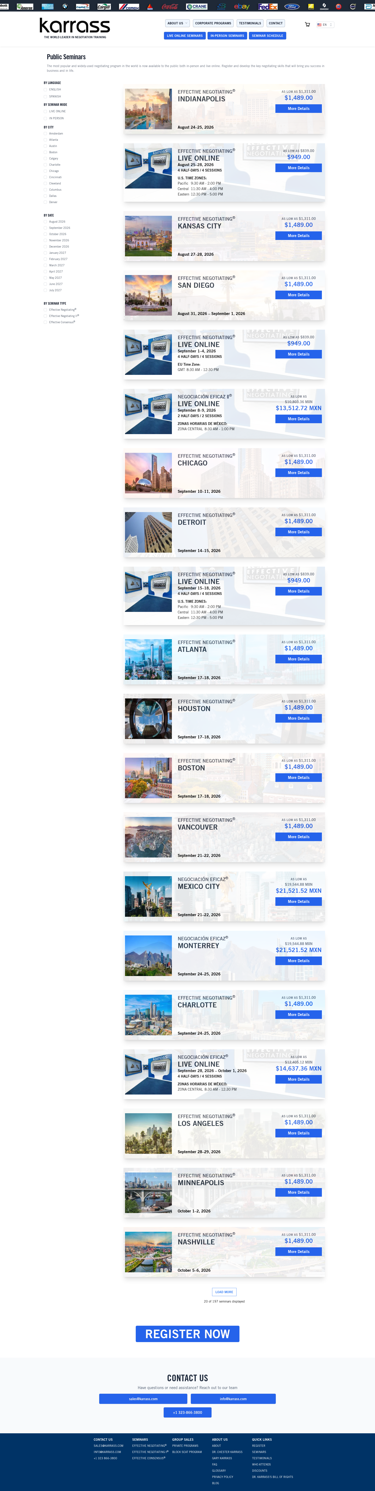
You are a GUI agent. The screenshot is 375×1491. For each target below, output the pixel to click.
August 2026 (57, 221)
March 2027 (57, 265)
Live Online (57, 111)
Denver (53, 202)
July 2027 (55, 290)
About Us (175, 23)
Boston (53, 152)
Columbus (55, 189)
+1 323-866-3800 (187, 1412)
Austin (53, 146)
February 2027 (58, 259)
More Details (299, 108)
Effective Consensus (62, 322)
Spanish (55, 96)
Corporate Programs (213, 23)
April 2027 (56, 271)
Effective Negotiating (62, 309)
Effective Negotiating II (64, 316)
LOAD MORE (224, 1292)
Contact (276, 23)
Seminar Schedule (267, 36)
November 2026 (59, 240)
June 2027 (56, 284)
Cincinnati (55, 177)
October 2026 (57, 234)
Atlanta (53, 139)
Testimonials (250, 23)
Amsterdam (56, 133)
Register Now (187, 1334)
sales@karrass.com (143, 1399)
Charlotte (54, 164)
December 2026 (59, 246)
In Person (56, 118)
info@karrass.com (233, 1399)
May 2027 (55, 277)
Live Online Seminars (185, 36)
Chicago (54, 171)
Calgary (53, 158)
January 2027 (57, 252)
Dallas (52, 195)
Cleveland (55, 183)
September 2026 (59, 227)
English (55, 89)
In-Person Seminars (227, 36)
